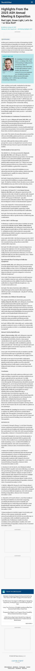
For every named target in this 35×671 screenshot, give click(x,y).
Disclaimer (18, 668)
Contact (28, 667)
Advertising (15, 667)
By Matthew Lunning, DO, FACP (8, 27)
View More (29, 623)
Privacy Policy (11, 668)
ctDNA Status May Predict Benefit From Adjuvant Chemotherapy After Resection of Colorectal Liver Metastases (17, 618)
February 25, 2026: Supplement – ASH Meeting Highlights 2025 (16, 29)
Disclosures (22, 667)
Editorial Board (8, 667)
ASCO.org (24, 668)
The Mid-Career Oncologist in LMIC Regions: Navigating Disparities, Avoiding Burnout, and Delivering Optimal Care (17, 602)
